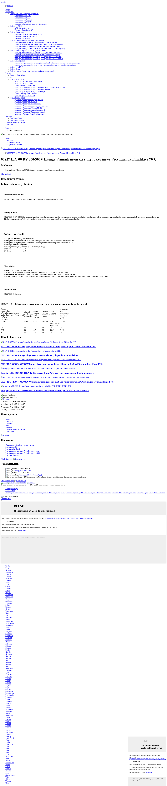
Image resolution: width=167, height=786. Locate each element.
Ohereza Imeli (6, 174)
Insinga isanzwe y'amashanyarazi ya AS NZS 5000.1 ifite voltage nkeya (40, 48)
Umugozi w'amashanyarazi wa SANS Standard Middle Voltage (37, 55)
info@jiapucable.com (23, 471)
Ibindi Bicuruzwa (7, 459)
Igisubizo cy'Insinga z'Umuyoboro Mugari (30, 112)
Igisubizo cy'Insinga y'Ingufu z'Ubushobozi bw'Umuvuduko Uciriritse (40, 87)
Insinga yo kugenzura (17, 61)
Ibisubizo (8, 77)
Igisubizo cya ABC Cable (24, 83)
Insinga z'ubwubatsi (17, 32)
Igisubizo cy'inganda (17, 98)
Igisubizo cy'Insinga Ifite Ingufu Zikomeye (30, 91)
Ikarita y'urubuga (11, 489)
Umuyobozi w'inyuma (157, 493)
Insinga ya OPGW (16, 67)
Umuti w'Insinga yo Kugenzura (26, 94)
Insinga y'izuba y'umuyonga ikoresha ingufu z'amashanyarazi (32, 71)
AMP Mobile (10, 491)
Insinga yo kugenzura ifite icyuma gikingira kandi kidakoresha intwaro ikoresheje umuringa (47, 63)
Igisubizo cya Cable (17, 79)
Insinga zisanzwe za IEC (23, 38)
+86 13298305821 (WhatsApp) (30, 475)
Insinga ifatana (15, 69)
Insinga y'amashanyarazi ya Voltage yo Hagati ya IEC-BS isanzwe (38, 53)
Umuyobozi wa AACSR (23, 20)
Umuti (7, 425)
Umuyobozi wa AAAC (23, 16)
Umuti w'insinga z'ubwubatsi (25, 85)
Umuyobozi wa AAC (22, 18)
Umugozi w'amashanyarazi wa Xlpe (109, 493)
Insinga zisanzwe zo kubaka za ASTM (28, 34)
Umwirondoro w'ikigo (18, 75)
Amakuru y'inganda (17, 120)
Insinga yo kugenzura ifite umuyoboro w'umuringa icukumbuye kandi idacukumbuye (45, 65)
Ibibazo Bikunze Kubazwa (15, 122)
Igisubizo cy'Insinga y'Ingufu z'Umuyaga (29, 114)
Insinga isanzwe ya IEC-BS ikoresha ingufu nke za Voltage (36, 42)
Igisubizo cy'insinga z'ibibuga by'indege (29, 100)
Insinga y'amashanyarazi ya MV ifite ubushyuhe (78, 493)
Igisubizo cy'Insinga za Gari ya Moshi (28, 108)
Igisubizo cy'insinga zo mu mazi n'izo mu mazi (31, 106)
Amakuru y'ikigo (16, 118)
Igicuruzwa (9, 128)
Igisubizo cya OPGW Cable (25, 96)
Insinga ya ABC (16, 26)
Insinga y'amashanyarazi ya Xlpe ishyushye (44, 493)
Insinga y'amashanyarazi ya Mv (16, 493)
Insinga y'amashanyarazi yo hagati (135, 493)
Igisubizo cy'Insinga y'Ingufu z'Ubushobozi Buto (32, 89)
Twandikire (9, 124)
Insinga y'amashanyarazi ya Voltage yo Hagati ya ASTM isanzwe (38, 57)
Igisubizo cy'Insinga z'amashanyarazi (28, 104)
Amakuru (8, 116)
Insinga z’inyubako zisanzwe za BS (27, 36)
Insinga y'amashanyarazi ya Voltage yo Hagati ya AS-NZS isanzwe (39, 59)
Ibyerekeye (9, 73)
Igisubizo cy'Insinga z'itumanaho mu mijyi (30, 110)
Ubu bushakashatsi (7, 481)
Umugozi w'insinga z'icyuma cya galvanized (30, 24)
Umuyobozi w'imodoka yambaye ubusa (24, 14)
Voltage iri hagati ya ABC (24, 30)
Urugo (7, 10)
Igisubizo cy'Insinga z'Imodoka (26, 102)
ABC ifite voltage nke (22, 28)
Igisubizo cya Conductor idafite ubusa (28, 81)
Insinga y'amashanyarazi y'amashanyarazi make (27, 40)
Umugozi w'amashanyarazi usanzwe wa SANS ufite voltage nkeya (39, 44)
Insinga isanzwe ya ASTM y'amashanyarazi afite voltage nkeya (37, 46)
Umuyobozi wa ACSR (23, 22)
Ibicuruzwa (9, 12)
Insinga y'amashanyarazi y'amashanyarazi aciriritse (28, 51)
